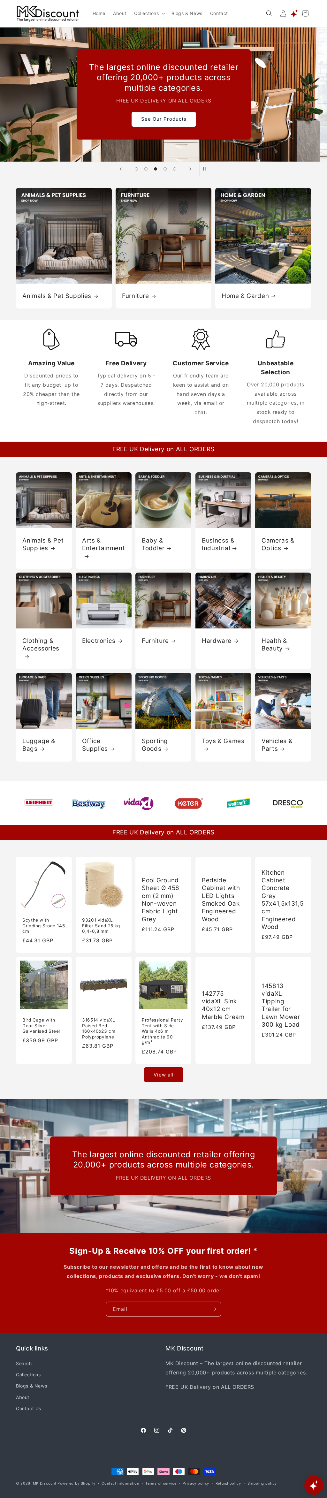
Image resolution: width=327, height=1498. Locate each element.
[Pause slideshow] (206, 169)
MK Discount (45, 1483)
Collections (28, 1374)
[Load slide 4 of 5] (165, 169)
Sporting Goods (155, 744)
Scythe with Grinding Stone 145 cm (43, 925)
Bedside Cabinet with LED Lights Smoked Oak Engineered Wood (221, 900)
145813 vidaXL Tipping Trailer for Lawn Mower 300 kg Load (281, 1005)
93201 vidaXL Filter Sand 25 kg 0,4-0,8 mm (101, 925)
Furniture (135, 295)
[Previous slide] (121, 169)
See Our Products (163, 119)
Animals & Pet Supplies (56, 295)
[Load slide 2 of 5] (146, 169)
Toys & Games (223, 741)
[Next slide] (190, 169)
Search (24, 1363)
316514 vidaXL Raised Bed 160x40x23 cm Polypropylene (99, 1028)
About (22, 1397)
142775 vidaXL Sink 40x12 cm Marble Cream (223, 1005)
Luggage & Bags (38, 744)
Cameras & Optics (278, 544)
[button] (149, 13)
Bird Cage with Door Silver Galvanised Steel (41, 1025)
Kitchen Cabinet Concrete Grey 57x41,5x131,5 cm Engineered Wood (282, 900)
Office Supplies (95, 744)
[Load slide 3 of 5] (155, 169)
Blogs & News (31, 1385)
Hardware (217, 640)
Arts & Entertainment (103, 544)
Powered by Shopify (76, 1483)
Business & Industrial (218, 544)
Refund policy (228, 1483)
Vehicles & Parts (277, 744)
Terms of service (160, 1483)
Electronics (99, 640)
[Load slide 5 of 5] (174, 169)
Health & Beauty (274, 644)
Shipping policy (262, 1483)
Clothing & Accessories (40, 644)
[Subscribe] (214, 1309)
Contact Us (28, 1408)
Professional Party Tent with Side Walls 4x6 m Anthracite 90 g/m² (162, 1031)
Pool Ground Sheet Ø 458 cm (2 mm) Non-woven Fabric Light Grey (160, 900)
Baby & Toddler (153, 544)
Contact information (120, 1483)
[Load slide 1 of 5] (136, 169)
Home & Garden (245, 295)
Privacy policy (196, 1483)
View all (164, 1075)
